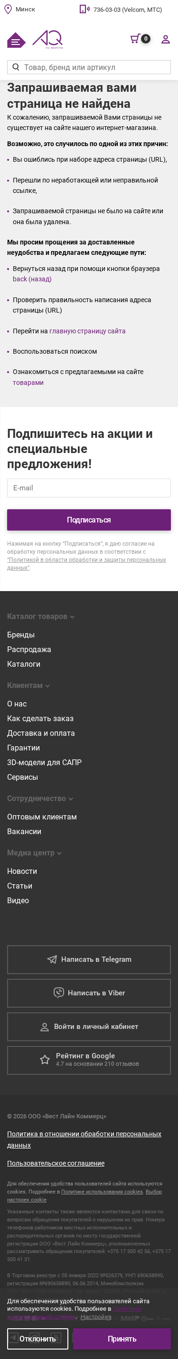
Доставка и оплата (41, 733)
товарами (28, 382)
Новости (22, 871)
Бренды (21, 634)
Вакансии (24, 831)
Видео (18, 900)
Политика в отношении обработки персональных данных (84, 1139)
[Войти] (165, 38)
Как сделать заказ (40, 718)
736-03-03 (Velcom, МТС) (128, 9)
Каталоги (23, 664)
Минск (25, 9)
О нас (17, 703)
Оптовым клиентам (42, 816)
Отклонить (37, 1338)
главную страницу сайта (87, 331)
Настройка (96, 1316)
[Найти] (15, 67)
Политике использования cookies (102, 1192)
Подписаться (89, 519)
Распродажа (29, 649)
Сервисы (22, 777)
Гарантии (23, 747)
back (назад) (32, 279)
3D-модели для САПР (44, 762)
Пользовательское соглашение (55, 1163)
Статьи (19, 885)
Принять (122, 1338)
